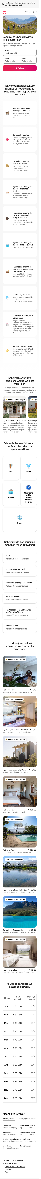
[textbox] (11, 61)
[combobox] (20, 53)
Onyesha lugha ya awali (13, 5)
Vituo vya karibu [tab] (9, 1119)
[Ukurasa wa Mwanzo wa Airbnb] (4, 11)
